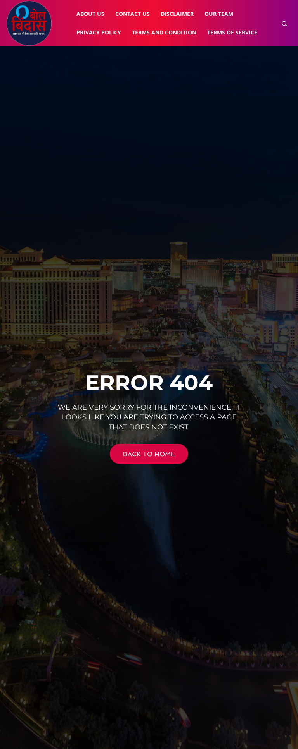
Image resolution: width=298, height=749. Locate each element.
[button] (284, 23)
